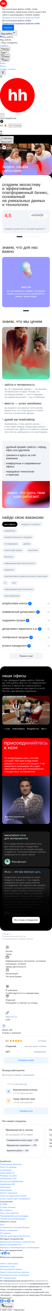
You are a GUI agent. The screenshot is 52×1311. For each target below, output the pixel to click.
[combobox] (6, 1305)
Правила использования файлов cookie (21, 23)
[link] (5, 56)
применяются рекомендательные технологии (24, 1282)
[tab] (7, 138)
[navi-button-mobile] (3, 72)
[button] (3, 63)
